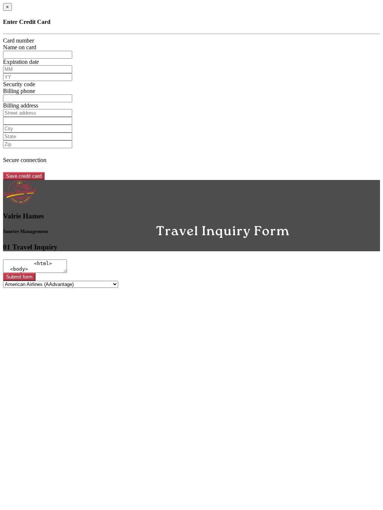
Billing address (20, 105)
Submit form (19, 277)
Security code (19, 84)
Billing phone (19, 91)
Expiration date (21, 62)
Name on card (19, 47)
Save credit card (24, 176)
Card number (18, 40)
